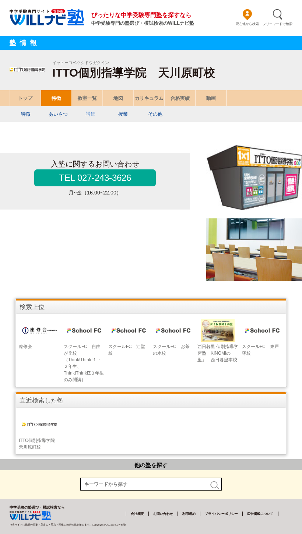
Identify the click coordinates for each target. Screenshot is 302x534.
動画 (211, 98)
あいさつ (58, 114)
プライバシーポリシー (221, 514)
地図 (118, 98)
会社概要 (137, 514)
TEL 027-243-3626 (95, 178)
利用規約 (189, 514)
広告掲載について (260, 514)
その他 (155, 114)
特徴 (56, 98)
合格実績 (180, 98)
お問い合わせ (163, 514)
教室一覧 (87, 98)
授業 (123, 114)
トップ (25, 98)
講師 (90, 114)
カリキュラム (149, 98)
